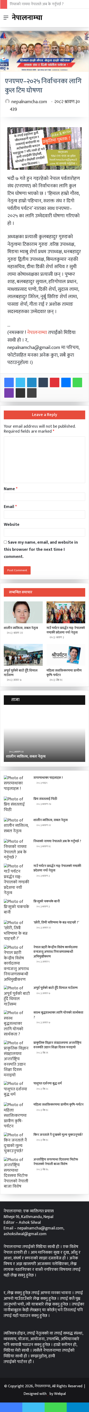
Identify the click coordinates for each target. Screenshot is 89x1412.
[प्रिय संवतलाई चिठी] (17, 805)
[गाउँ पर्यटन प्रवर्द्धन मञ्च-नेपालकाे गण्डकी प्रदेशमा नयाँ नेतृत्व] (66, 612)
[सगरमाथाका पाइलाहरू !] (17, 784)
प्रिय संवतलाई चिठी (45, 799)
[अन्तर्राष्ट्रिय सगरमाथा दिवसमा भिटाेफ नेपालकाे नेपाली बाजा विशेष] (17, 1173)
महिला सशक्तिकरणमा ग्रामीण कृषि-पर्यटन (64, 673)
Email (10, 506)
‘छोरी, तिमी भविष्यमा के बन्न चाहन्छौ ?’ (56, 922)
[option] (44, 736)
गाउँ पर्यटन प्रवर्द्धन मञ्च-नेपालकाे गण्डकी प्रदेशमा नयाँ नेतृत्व (66, 630)
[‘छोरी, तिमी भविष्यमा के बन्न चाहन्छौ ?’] (17, 931)
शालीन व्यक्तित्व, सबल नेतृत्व (21, 628)
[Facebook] (9, 382)
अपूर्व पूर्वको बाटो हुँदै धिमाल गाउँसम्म (20, 673)
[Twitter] (20, 382)
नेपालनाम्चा (37, 332)
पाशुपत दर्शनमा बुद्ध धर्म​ (47, 1083)
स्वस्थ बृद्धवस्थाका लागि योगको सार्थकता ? (58, 1015)
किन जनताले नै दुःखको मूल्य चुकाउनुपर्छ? (58, 1134)
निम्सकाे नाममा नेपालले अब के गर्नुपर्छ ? (37, 4)
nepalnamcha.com (29, 102)
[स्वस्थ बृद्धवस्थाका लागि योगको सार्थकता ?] (17, 1023)
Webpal (60, 1394)
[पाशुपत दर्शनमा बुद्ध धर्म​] (17, 1090)
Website (11, 524)
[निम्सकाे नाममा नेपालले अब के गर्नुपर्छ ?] (17, 849)
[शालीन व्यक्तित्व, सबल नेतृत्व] (23, 612)
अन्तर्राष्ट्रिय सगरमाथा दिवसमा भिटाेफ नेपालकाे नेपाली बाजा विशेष (55, 1162)
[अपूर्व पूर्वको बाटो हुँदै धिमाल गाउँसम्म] (23, 655)
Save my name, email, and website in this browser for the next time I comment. (41, 549)
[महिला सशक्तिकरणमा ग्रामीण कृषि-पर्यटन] (66, 655)
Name (11, 489)
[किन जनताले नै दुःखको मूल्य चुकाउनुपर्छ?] (17, 1143)
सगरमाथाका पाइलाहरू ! (48, 777)
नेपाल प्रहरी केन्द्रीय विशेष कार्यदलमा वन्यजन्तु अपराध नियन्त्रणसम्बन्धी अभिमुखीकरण (55, 951)
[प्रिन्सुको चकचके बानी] (17, 908)
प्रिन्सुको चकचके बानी (46, 901)
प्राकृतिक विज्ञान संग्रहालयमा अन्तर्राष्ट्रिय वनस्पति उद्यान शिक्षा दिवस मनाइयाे (57, 1045)
